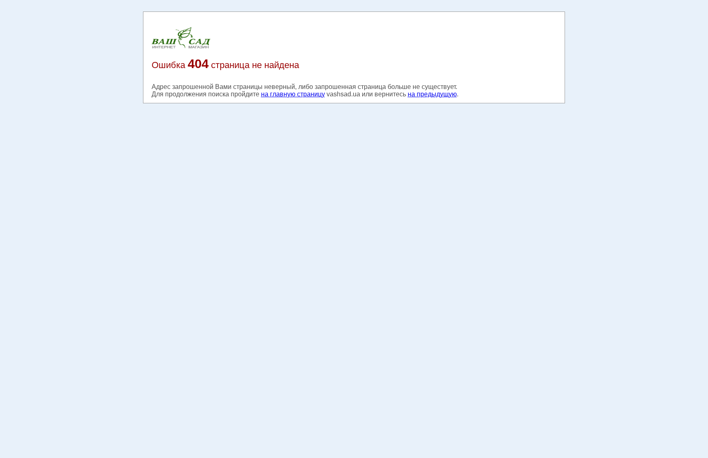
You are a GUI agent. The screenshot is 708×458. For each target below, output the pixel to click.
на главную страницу (293, 94)
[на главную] (181, 47)
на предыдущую (432, 94)
